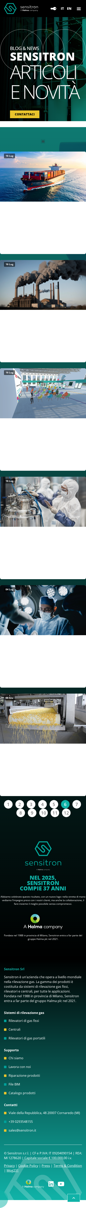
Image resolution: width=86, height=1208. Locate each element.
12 (67, 812)
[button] (78, 8)
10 (44, 812)
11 (55, 812)
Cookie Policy (28, 1166)
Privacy (9, 1166)
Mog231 (13, 1170)
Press (46, 1166)
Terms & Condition (68, 1166)
